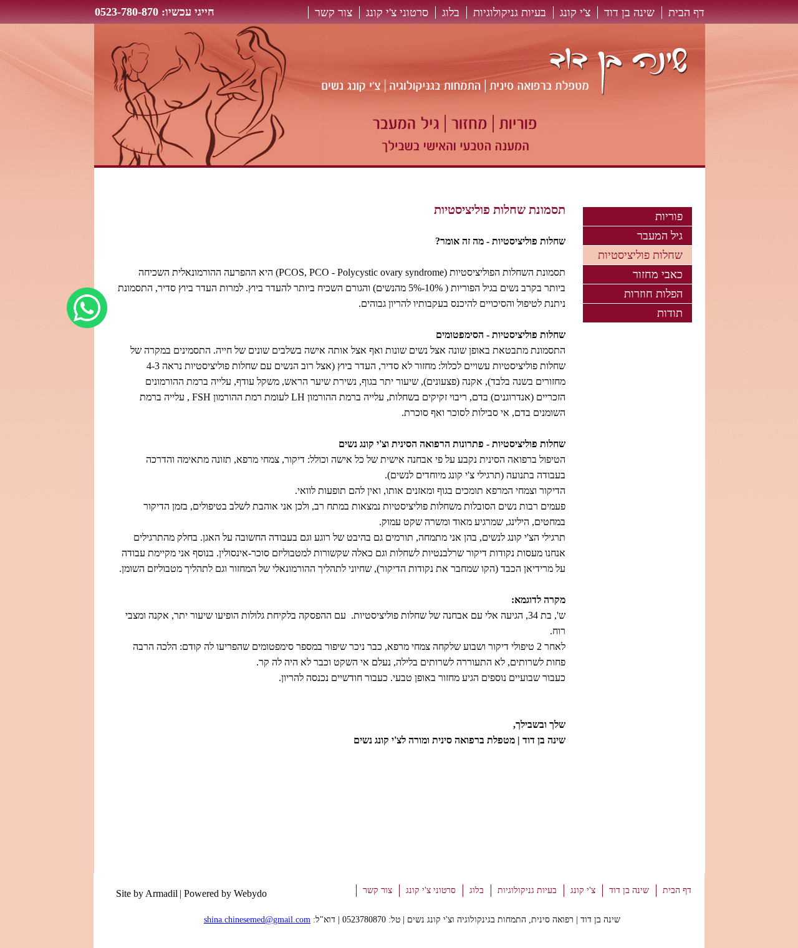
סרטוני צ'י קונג (397, 12)
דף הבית (686, 12)
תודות (670, 313)
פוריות (669, 216)
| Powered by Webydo (223, 893)
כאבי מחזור (658, 274)
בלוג (450, 12)
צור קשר (333, 12)
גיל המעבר (660, 236)
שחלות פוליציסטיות (640, 255)
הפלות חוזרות (653, 294)
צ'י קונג (575, 12)
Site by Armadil (147, 893)
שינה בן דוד (629, 12)
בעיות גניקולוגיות (509, 12)
